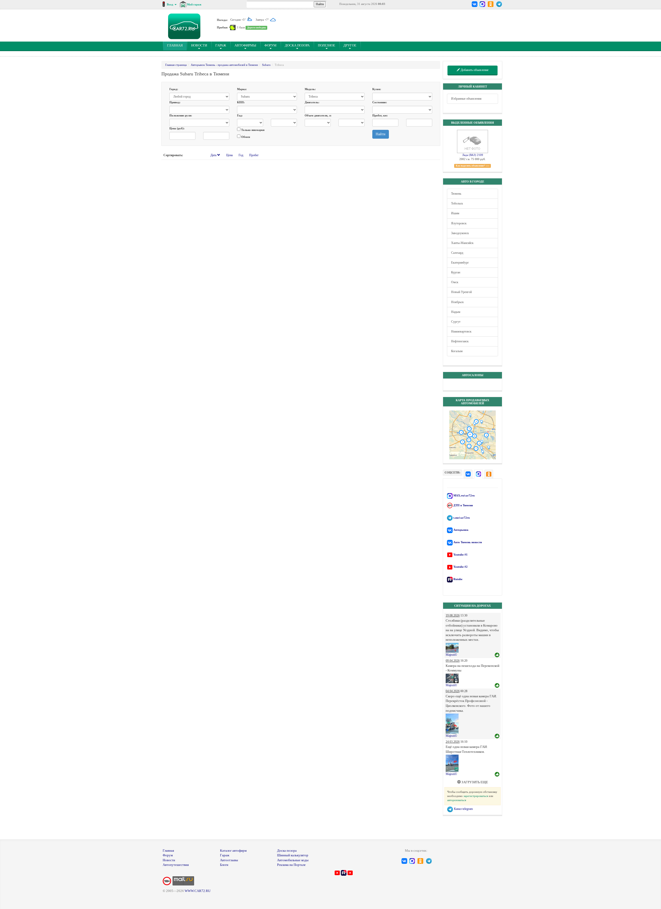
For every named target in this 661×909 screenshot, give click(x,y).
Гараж (220, 45)
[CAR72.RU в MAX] (482, 4)
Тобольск (457, 203)
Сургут (455, 321)
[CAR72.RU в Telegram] (499, 4)
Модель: (310, 89)
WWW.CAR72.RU (197, 891)
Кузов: (376, 89)
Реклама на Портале (291, 865)
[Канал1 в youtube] (337, 872)
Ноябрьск (457, 302)
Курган (455, 272)
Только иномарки (252, 129)
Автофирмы (245, 45)
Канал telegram (463, 809)
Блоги (224, 865)
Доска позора (297, 45)
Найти (380, 134)
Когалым (457, 351)
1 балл (241, 27)
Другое (349, 45)
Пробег (254, 155)
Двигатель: (312, 102)
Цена (229, 155)
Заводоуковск (460, 233)
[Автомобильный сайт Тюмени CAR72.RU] (184, 26)
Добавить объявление (474, 70)
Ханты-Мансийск (462, 243)
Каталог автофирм (233, 850)
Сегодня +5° (238, 19)
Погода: (222, 19)
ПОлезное (326, 45)
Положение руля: (180, 115)
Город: (173, 89)
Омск (454, 282)
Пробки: (222, 27)
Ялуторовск (459, 223)
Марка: (242, 89)
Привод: (174, 102)
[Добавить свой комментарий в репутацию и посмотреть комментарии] (497, 655)
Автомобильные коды (293, 860)
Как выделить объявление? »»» (473, 165)
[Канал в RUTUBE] (344, 872)
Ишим (455, 213)
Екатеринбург (460, 262)
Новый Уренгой (461, 292)
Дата (213, 155)
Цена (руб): (177, 128)
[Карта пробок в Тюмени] (232, 27)
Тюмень (456, 193)
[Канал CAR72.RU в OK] (491, 4)
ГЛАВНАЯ (177, 45)
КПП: (241, 102)
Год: (240, 115)
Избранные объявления (466, 98)
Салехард (457, 253)
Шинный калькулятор (292, 855)
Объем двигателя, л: (318, 115)
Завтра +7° (263, 19)
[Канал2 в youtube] (350, 872)
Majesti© (451, 655)
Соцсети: (452, 472)
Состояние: (379, 102)
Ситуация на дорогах (472, 605)
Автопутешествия (176, 865)
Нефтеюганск (460, 341)
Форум (270, 45)
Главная (168, 850)
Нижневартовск (461, 331)
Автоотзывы (229, 860)
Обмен (245, 136)
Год (241, 155)
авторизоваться (456, 800)
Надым (455, 312)
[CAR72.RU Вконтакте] (475, 4)
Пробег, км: (380, 115)
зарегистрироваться (475, 795)
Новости (199, 45)
